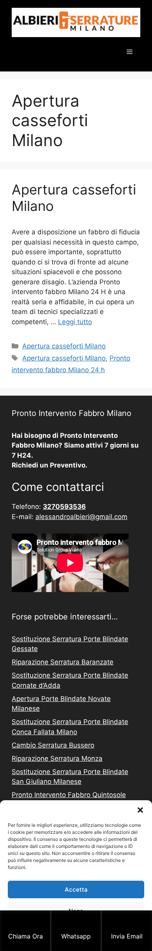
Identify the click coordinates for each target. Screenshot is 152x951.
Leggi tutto (75, 322)
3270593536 (64, 506)
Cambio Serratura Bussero (53, 745)
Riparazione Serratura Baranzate (62, 662)
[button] (140, 810)
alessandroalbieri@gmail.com (81, 517)
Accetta (76, 889)
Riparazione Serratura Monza (57, 758)
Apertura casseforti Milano (64, 346)
